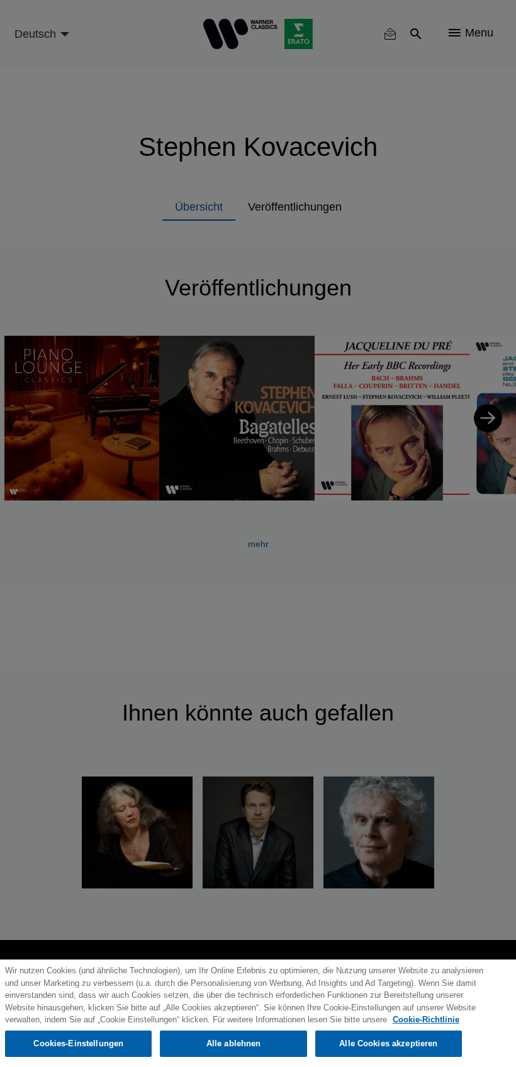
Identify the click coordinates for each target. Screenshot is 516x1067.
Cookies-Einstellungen (78, 1043)
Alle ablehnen (233, 1043)
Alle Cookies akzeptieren (388, 1043)
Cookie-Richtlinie (426, 1019)
